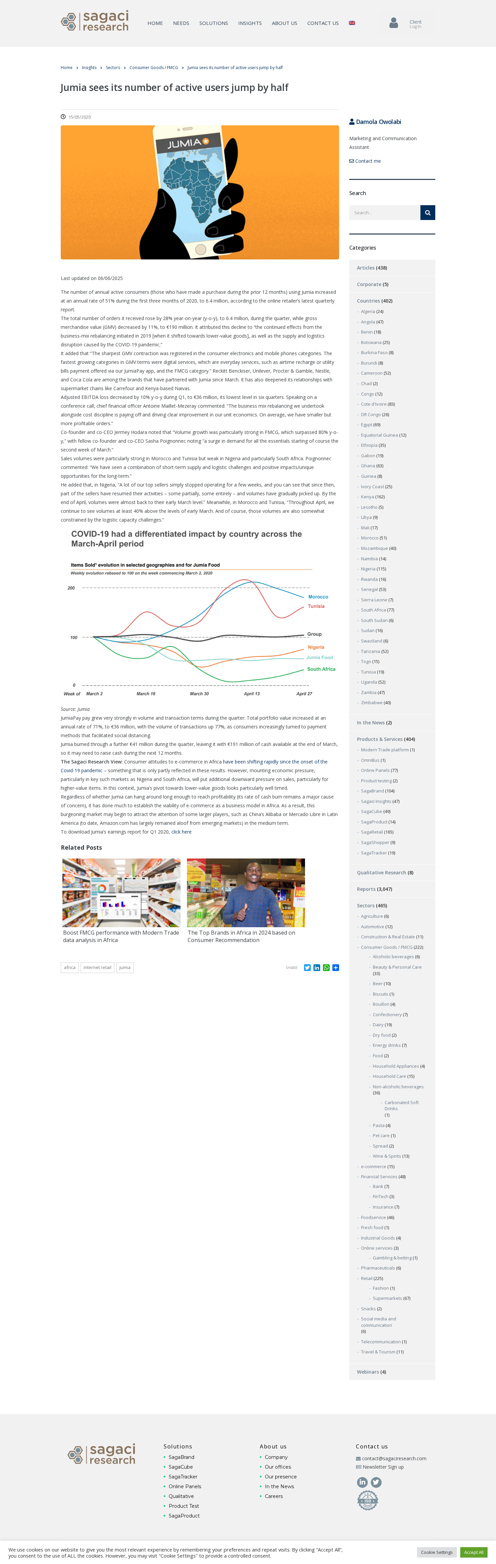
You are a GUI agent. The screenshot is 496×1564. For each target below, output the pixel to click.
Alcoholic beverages (393, 956)
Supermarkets (387, 1298)
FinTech (380, 1196)
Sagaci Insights (376, 801)
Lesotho (369, 507)
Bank (378, 1186)
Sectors (366, 905)
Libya (366, 517)
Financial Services (379, 1177)
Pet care (381, 1135)
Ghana (368, 466)
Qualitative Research (381, 872)
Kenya (367, 497)
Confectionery (387, 1014)
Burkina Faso (374, 352)
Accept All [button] (474, 1552)
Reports (366, 889)
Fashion (381, 1288)
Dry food (382, 1035)
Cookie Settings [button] (437, 1552)
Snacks (368, 1309)
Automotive (372, 927)
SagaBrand (372, 791)
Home (155, 23)
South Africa (373, 610)
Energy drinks (387, 1045)
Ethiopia (369, 445)
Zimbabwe (372, 702)
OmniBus (370, 760)
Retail (367, 1278)
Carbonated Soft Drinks (402, 1105)
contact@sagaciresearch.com (394, 1458)
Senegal (369, 589)
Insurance (383, 1207)
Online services (377, 1248)
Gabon (368, 455)
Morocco (370, 538)
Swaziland (371, 641)
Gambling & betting (392, 1258)
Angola (368, 322)
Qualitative (181, 1496)
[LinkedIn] (363, 1481)
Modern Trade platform (385, 750)
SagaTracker (374, 853)
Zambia (369, 692)
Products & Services (380, 739)
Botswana (371, 342)
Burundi (369, 363)
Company (276, 1457)
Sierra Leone (374, 600)
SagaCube (371, 811)
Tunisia (368, 672)
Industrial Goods (378, 1238)
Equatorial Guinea (379, 435)
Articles (366, 267)
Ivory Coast (372, 486)
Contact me (367, 161)
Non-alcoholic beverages (398, 1087)
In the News (371, 722)
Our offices (278, 1467)
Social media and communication (378, 1322)
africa (70, 967)
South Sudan (374, 620)
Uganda (369, 682)
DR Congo (371, 414)
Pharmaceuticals (378, 1268)
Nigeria (368, 569)
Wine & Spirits (387, 1156)
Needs (181, 23)
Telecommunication (381, 1342)
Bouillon (381, 1004)
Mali (365, 528)
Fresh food (372, 1227)
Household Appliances (396, 1066)
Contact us (323, 23)
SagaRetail (372, 832)
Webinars (368, 1372)
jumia (125, 967)
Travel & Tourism (378, 1352)
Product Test (184, 1506)
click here (181, 831)
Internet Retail (97, 967)
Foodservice (373, 1217)
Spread (380, 1146)
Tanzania (370, 651)
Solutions (213, 23)
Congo (367, 394)
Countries (368, 301)
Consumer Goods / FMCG (387, 947)
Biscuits (380, 994)
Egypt (366, 424)
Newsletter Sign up (383, 1467)
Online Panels (375, 770)
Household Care (389, 1076)
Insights (250, 23)
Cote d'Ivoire (374, 404)
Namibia (369, 559)
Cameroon (372, 373)
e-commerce (373, 1166)
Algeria (368, 311)
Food (378, 1056)
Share (292, 967)
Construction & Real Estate (388, 937)
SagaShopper (375, 842)
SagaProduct (374, 822)
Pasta (379, 1125)
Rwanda (369, 579)
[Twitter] (376, 1481)
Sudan (368, 630)
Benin (367, 332)
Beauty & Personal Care (397, 967)
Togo (366, 661)
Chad (366, 383)
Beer (378, 983)
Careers (274, 1496)
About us (284, 23)
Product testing (376, 781)
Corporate (369, 284)
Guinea (368, 476)
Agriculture (372, 916)
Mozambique (374, 548)
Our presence (281, 1476)
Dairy (378, 1025)
